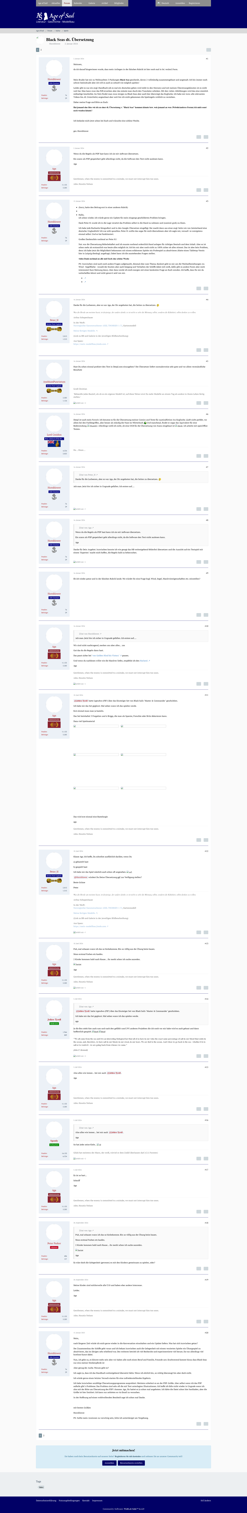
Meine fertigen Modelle (84, 330)
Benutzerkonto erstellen (131, 1462)
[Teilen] (208, 50)
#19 (206, 1279)
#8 (207, 520)
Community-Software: (123, 1508)
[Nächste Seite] (45, 50)
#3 (207, 201)
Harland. (144, 660)
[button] (164, 3)
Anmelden (180, 3)
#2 (207, 148)
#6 (207, 414)
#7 (207, 467)
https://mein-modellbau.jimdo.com (89, 344)
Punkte (44, 95)
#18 (206, 1222)
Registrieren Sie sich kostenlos (128, 1456)
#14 (206, 998)
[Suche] (206, 3)
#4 (207, 299)
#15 (206, 1067)
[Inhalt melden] (198, 137)
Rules (41, 1487)
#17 (206, 1169)
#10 (206, 626)
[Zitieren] (206, 137)
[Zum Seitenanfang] (243, 1509)
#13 (206, 943)
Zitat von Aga (85, 527)
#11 (206, 695)
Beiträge (44, 98)
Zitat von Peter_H (87, 474)
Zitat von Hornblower (89, 633)
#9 (207, 573)
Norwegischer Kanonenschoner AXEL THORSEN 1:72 (97, 325)
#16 (206, 1120)
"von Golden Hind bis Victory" (105, 655)
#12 (206, 851)
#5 (207, 361)
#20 (206, 1332)
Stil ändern (206, 1500)
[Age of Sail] (123, 17)
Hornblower (54, 43)
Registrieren (194, 3)
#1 (207, 58)
